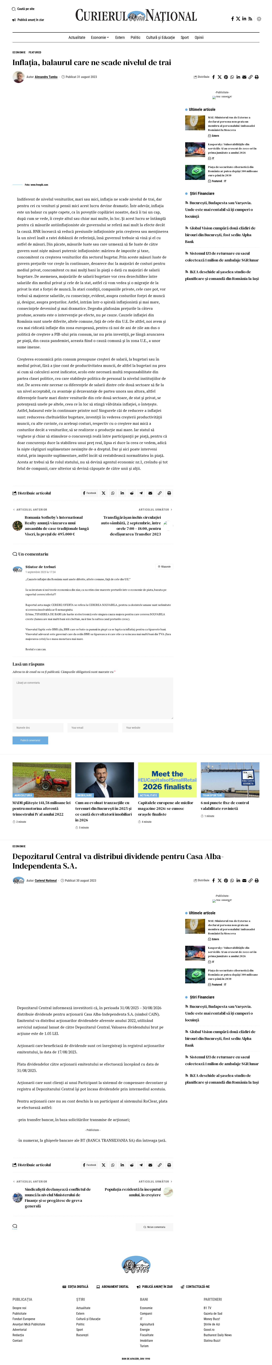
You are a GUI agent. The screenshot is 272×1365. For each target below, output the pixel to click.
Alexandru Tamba (46, 77)
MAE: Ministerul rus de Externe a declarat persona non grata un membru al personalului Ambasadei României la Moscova (231, 123)
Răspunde (166, 566)
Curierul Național (46, 880)
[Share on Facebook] (213, 77)
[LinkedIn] (244, 18)
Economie (19, 52)
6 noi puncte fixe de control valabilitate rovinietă (225, 805)
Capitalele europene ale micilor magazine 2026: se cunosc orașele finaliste (165, 808)
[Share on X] (219, 77)
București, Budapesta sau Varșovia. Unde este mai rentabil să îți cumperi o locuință (219, 209)
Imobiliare (84, 795)
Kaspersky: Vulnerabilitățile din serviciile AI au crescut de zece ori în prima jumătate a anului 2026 (232, 148)
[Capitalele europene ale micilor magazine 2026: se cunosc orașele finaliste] (167, 780)
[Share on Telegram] (141, 493)
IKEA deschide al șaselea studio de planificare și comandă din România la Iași (222, 275)
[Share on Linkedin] (238, 77)
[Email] (244, 77)
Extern (215, 135)
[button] (39, 9)
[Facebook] (232, 18)
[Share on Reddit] (131, 493)
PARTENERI (213, 1299)
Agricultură (23, 795)
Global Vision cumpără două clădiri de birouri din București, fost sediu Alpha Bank (220, 234)
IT (213, 158)
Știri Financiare (202, 193)
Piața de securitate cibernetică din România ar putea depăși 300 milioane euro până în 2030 (233, 171)
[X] (238, 18)
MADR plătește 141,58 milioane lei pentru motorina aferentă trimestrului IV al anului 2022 (41, 808)
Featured (35, 52)
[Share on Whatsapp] (232, 77)
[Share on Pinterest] (226, 77)
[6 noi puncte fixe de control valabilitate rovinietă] (230, 780)
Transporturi (212, 795)
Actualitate (148, 795)
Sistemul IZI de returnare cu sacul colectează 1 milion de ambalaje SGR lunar (222, 257)
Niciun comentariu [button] (156, 1227)
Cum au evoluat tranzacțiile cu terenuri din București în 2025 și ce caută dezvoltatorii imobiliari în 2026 (103, 811)
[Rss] (250, 18)
